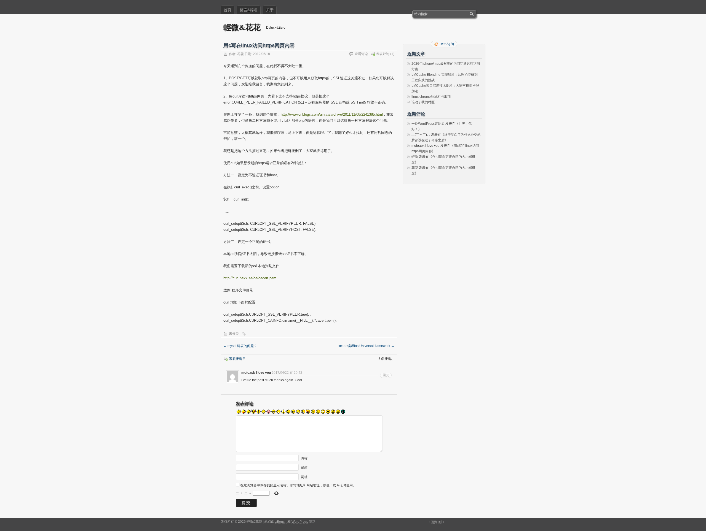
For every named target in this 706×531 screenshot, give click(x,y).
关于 (270, 10)
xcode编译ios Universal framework (366, 346)
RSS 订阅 (447, 44)
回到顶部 (437, 522)
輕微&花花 (242, 27)
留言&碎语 (249, 10)
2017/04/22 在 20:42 (287, 373)
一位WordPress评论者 (428, 124)
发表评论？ (237, 358)
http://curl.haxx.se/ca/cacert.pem (249, 278)
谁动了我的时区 (423, 102)
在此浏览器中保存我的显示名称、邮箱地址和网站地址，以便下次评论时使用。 (298, 485)
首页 (227, 10)
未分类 (234, 333)
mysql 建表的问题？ (240, 346)
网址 (304, 477)
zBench (281, 522)
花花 (240, 54)
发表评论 (382, 54)
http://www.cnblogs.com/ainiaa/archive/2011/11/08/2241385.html (332, 114)
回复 (386, 375)
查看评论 (361, 54)
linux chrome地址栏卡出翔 (431, 97)
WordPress (300, 522)
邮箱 (304, 468)
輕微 (414, 157)
